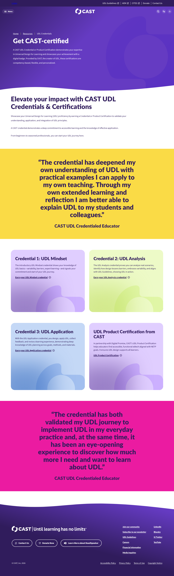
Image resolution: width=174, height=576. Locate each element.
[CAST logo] (85, 11)
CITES (134, 3)
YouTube (157, 542)
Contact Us (157, 3)
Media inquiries (129, 553)
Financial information (132, 548)
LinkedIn (157, 527)
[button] (164, 11)
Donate (146, 3)
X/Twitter (158, 537)
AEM (124, 3)
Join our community (131, 527)
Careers (126, 542)
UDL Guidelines (109, 3)
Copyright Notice (155, 563)
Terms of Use (139, 563)
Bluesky (157, 532)
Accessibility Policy (108, 563)
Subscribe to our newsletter (134, 532)
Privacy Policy (124, 563)
